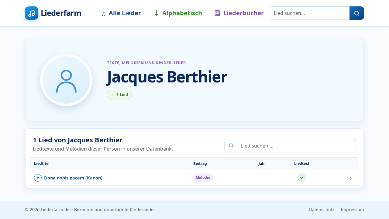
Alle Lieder (121, 13)
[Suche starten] (356, 13)
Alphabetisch (182, 13)
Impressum (352, 209)
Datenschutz (322, 209)
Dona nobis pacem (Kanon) (69, 178)
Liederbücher (243, 13)
